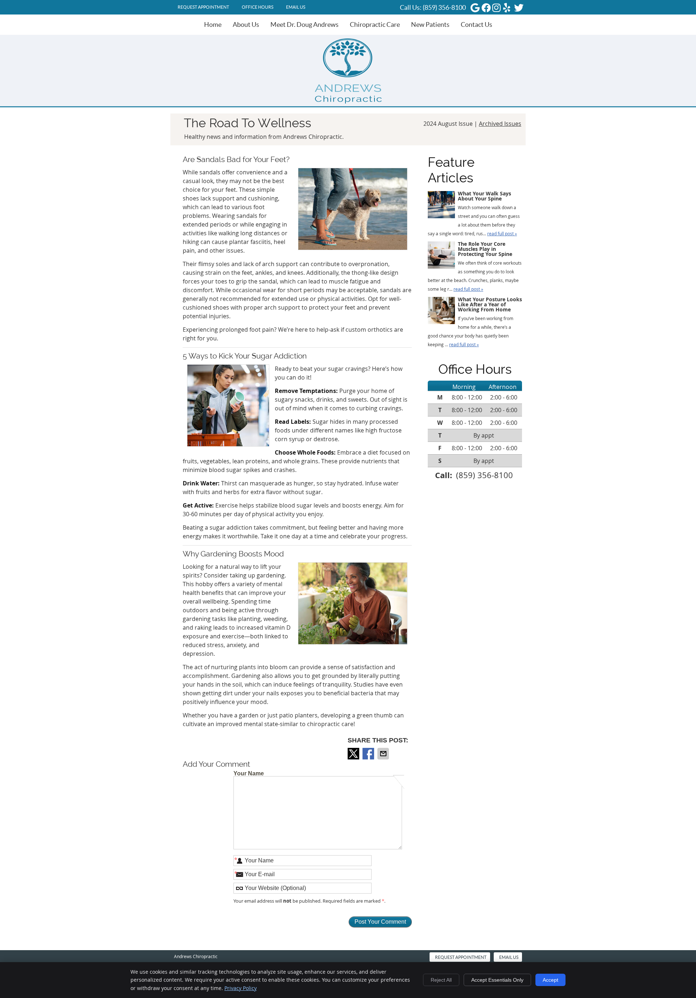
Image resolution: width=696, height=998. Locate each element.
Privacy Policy (240, 988)
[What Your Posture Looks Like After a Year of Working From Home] (441, 312)
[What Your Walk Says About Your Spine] (441, 206)
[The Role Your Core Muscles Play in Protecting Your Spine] (441, 256)
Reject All (441, 980)
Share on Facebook (369, 753)
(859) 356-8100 (444, 7)
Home (212, 24)
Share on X (354, 753)
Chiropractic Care (375, 24)
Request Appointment (203, 7)
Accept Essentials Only (497, 980)
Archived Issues (500, 124)
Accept (550, 980)
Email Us (295, 7)
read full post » (502, 233)
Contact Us (476, 24)
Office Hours (257, 7)
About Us (246, 24)
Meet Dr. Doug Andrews (304, 24)
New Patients (430, 24)
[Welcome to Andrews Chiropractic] (348, 101)
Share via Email (383, 753)
